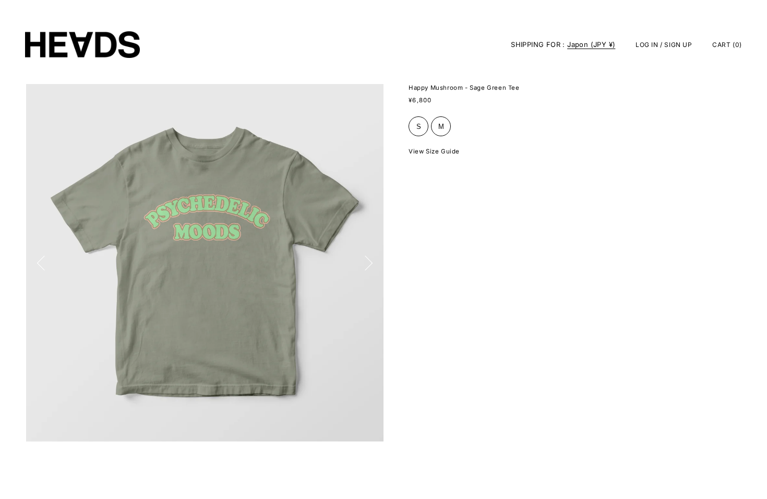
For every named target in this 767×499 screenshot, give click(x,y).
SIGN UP (678, 45)
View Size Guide (434, 151)
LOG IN (647, 45)
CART (727, 45)
